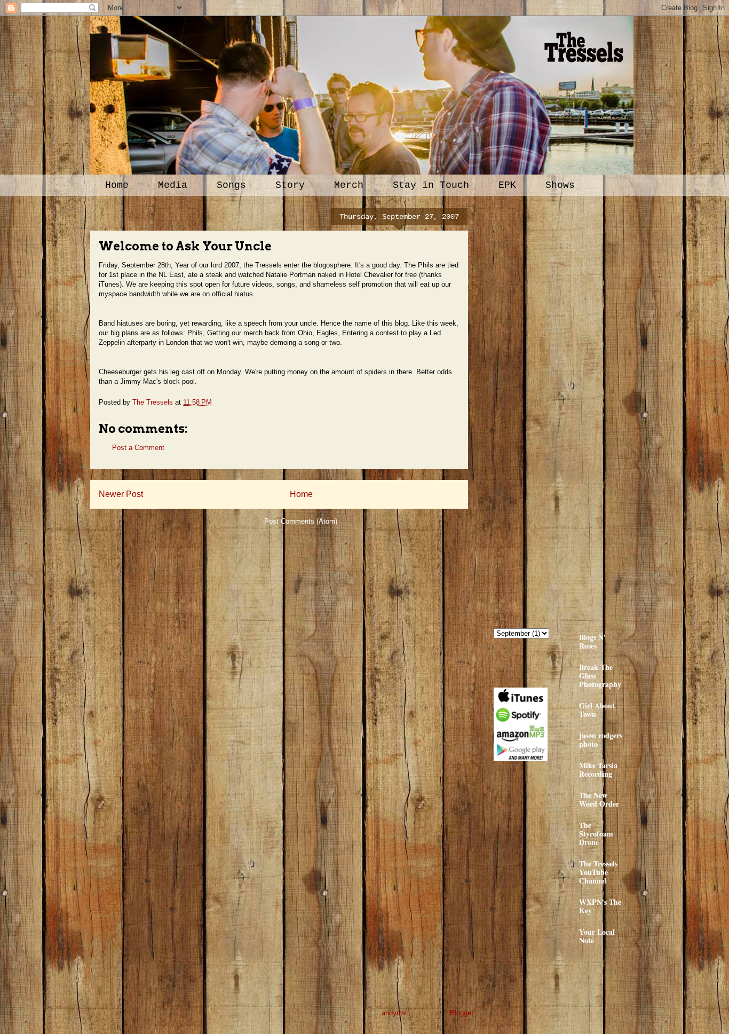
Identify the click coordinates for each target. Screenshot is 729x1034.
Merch (348, 185)
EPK (507, 185)
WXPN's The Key (600, 906)
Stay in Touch (431, 185)
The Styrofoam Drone (596, 833)
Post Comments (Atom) (300, 521)
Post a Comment (138, 448)
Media (172, 185)
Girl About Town (597, 710)
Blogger (461, 1013)
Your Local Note (597, 936)
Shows (560, 185)
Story (290, 185)
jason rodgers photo (600, 739)
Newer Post (121, 494)
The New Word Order (599, 799)
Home (117, 185)
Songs (231, 185)
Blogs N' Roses (592, 641)
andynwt (394, 1013)
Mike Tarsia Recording (598, 769)
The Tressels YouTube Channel (598, 872)
